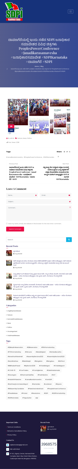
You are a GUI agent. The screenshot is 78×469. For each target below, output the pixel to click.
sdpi (36, 398)
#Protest (24, 393)
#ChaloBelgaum (59, 366)
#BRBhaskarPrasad (14, 366)
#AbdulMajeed (40, 352)
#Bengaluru (50, 361)
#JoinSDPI (48, 379)
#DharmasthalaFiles (27, 375)
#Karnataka (36, 384)
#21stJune (28, 352)
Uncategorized (12, 331)
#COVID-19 (11, 370)
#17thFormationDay (14, 352)
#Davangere (12, 375)
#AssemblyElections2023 (34, 357)
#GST (53, 375)
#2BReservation (32, 347)
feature (19, 138)
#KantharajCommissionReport (18, 384)
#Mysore (59, 384)
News (24, 138)
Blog (42, 66)
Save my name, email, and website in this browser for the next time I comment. (34, 224)
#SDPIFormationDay (58, 393)
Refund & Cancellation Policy (17, 431)
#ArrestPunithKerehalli (15, 357)
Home (37, 66)
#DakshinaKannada (53, 370)
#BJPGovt (61, 361)
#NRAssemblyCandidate (16, 389)
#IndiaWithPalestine (14, 379)
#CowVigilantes (37, 370)
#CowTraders (23, 370)
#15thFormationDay (48, 347)
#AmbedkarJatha (55, 352)
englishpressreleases (14, 311)
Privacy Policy (11, 435)
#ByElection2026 (29, 366)
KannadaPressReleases (15, 319)
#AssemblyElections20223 (55, 357)
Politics (29, 138)
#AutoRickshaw (13, 361)
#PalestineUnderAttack (35, 389)
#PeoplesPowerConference (33, 157)
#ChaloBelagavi (44, 366)
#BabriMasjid (26, 361)
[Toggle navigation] (70, 11)
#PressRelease (13, 393)
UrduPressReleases (13, 335)
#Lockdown (48, 384)
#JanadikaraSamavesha (14, 157)
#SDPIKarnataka (48, 157)
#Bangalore (38, 361)
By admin (11, 138)
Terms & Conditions (14, 427)
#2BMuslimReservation (15, 347)
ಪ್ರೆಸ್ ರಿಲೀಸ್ (16, 251)
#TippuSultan (26, 398)
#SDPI (46, 393)
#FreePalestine (43, 375)
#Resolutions (35, 393)
